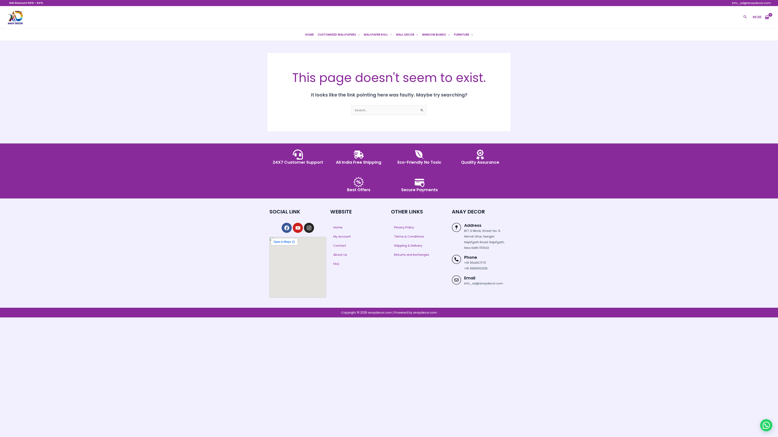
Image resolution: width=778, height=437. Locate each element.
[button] (745, 17)
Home (309, 35)
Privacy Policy (404, 227)
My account (342, 236)
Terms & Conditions (409, 236)
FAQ (336, 264)
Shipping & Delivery (408, 245)
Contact (339, 245)
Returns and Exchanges (411, 254)
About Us (340, 254)
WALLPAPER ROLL (376, 35)
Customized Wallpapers (337, 35)
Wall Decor (405, 35)
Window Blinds (434, 35)
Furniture (461, 35)
